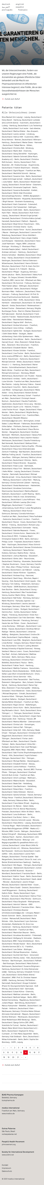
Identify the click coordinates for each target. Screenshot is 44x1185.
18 (4, 1057)
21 (18, 1057)
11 (12, 1052)
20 (13, 1057)
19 (8, 1057)
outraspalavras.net (9, 1134)
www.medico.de (8, 1113)
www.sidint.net (8, 1155)
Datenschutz (7, 1171)
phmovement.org (9, 1144)
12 (16, 1052)
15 (30, 1052)
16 (34, 1052)
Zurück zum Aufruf (12, 99)
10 (8, 1052)
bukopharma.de (8, 1100)
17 (39, 1052)
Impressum (6, 1168)
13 (21, 1052)
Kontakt (5, 1165)
